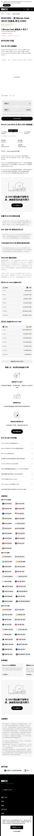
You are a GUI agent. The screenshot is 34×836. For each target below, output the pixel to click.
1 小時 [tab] (4, 59)
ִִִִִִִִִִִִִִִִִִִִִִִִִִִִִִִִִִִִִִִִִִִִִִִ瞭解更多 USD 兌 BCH (17, 361)
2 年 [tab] (30, 59)
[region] (17, 826)
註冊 (28, 9)
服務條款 (13, 735)
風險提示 (19, 735)
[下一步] (32, 771)
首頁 (2, 14)
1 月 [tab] (19, 59)
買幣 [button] (2, 813)
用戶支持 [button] (4, 809)
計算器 (8, 14)
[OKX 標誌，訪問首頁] (4, 9)
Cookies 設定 (16, 831)
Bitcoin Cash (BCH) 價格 (13, 151)
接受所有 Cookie (16, 827)
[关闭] (30, 818)
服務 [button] (2, 805)
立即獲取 (5, 674)
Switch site (6, 5)
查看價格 (28, 674)
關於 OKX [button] (4, 797)
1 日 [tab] (9, 59)
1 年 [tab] (25, 59)
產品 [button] (2, 801)
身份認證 (11, 406)
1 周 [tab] (14, 59)
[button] (24, 9)
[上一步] (2, 771)
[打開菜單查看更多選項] (32, 9)
